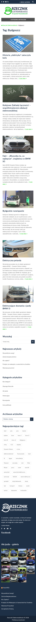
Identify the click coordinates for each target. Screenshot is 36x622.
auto (17, 431)
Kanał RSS (6, 587)
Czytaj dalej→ (22, 78)
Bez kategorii (6, 381)
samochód (6, 472)
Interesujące (6, 395)
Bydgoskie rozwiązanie (13, 211)
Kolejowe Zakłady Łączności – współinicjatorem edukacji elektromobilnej (17, 108)
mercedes (14, 463)
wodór (28, 486)
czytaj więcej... (5, 525)
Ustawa (20, 486)
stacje (26, 481)
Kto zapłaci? (6, 360)
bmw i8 (6, 440)
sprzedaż (6, 481)
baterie (6, 435)
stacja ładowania (16, 481)
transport (12, 486)
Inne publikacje (7, 405)
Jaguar (10, 458)
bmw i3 (27, 435)
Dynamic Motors (8, 449)
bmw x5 (14, 440)
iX (4, 458)
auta (11, 431)
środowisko (23, 490)
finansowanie (20, 454)
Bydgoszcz (22, 440)
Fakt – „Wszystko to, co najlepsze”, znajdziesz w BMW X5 (17, 159)
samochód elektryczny (19, 472)
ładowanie (14, 490)
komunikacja (19, 458)
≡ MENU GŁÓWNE (25, 2)
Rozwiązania (6, 400)
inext (29, 454)
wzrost (5, 490)
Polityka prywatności (18, 620)
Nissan (5, 467)
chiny (5, 444)
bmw (12, 435)
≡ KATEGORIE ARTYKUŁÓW (18, 19)
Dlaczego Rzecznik (8, 386)
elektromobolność (8, 454)
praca (12, 467)
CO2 (11, 444)
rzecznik (27, 467)
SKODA (15, 476)
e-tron (18, 449)
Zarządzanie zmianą (7, 609)
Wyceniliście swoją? (8, 353)
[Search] (33, 342)
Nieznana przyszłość (8, 368)
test (5, 486)
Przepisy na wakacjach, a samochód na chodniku (16, 364)
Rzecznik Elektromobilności (9, 25)
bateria (24, 431)
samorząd (6, 476)
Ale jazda (5, 391)
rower (19, 467)
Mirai (28, 463)
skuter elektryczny (25, 476)
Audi (5, 431)
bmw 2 (19, 435)
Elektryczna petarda (12, 261)
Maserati (6, 463)
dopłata (19, 444)
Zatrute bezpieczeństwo (9, 357)
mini (22, 463)
